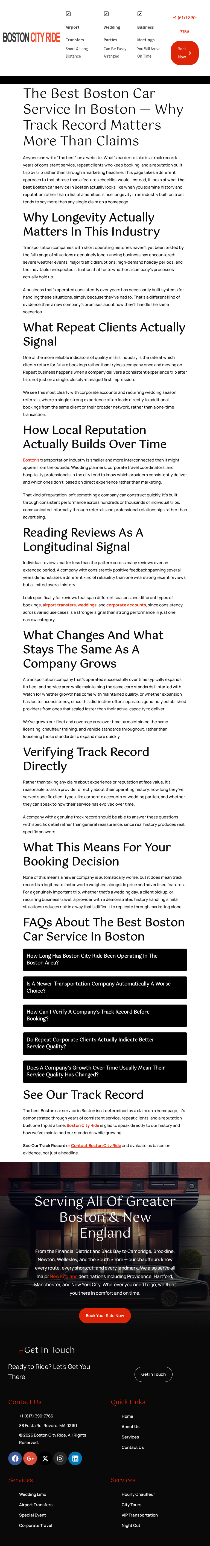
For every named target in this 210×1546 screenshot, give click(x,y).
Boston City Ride (83, 1125)
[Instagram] (60, 1458)
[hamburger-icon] (193, 80)
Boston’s (31, 460)
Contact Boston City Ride (96, 1145)
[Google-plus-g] (30, 1458)
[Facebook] (15, 1458)
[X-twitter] (45, 1458)
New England (63, 1276)
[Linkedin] (75, 1458)
